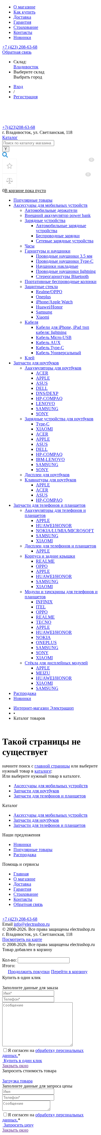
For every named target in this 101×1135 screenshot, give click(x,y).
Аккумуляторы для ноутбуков (53, 368)
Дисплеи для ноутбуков (47, 474)
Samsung (44, 312)
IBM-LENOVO (50, 459)
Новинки (22, 37)
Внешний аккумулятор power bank (58, 215)
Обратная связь (16, 52)
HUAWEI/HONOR (54, 525)
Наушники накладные (57, 266)
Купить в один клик (22, 1060)
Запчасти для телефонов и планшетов (49, 505)
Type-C (42, 423)
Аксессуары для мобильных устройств (50, 205)
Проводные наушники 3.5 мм (64, 256)
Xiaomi (42, 317)
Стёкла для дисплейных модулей (56, 662)
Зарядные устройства (45, 220)
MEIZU (43, 673)
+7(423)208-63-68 (18, 127)
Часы (30, 245)
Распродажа (24, 693)
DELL (42, 388)
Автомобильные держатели (51, 210)
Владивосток (25, 66)
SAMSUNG (47, 408)
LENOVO (45, 403)
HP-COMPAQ (49, 398)
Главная (21, 873)
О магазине (24, 7)
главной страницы (52, 766)
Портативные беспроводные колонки (61, 281)
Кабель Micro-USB (54, 337)
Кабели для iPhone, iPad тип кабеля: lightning (62, 330)
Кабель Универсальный (58, 352)
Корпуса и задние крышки (50, 556)
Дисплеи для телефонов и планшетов (60, 545)
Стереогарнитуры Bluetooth (62, 276)
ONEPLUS (46, 642)
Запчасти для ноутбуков (36, 362)
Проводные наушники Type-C (64, 261)
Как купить (24, 12)
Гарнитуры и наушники (47, 251)
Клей (30, 357)
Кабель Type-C (50, 347)
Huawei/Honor (49, 307)
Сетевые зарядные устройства (64, 240)
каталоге (43, 771)
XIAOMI (44, 429)
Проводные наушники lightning (66, 271)
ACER (42, 373)
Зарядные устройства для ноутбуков (59, 418)
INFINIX (44, 601)
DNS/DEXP (47, 393)
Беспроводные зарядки (58, 235)
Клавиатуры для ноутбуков (50, 479)
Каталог (10, 137)
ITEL (41, 607)
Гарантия (22, 22)
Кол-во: (10, 960)
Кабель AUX (48, 342)
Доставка (22, 17)
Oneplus (43, 296)
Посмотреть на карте (22, 939)
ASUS (42, 383)
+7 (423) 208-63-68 (19, 47)
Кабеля (31, 322)
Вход (18, 86)
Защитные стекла (41, 286)
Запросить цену (18, 1125)
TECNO (43, 622)
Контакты (22, 32)
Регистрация (25, 96)
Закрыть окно (15, 1065)
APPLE (43, 378)
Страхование (25, 27)
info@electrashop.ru (32, 924)
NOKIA (43, 637)
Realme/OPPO (49, 291)
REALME (45, 561)
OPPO (42, 566)
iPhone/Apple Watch (54, 301)
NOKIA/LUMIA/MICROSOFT (65, 530)
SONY (42, 413)
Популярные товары (32, 200)
